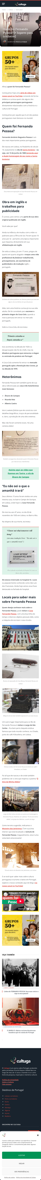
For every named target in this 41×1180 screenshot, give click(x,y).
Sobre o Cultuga (8, 1082)
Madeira (8, 1116)
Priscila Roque (21, 42)
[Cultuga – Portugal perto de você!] (20, 3)
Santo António (29, 150)
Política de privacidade (10, 1080)
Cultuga (6, 1068)
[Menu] (3, 3)
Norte (7, 1102)
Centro (7, 1105)
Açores (7, 1113)
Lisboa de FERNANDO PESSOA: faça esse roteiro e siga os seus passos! (21, 992)
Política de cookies (9, 1177)
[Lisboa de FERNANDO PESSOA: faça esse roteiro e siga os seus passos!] (20, 973)
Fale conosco (6, 1084)
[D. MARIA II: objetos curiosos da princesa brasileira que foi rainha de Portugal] (20, 1012)
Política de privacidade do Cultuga (26, 1177)
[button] (38, 1135)
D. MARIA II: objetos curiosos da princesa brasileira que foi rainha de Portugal (21, 1031)
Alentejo (8, 1108)
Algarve (7, 1110)
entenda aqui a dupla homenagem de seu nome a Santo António (20, 156)
